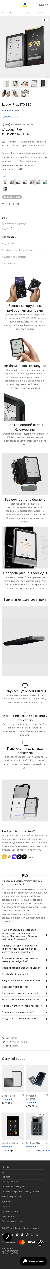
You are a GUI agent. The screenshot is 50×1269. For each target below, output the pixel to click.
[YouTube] (37, 1234)
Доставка (6, 1201)
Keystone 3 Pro (10, 1143)
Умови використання (11, 1196)
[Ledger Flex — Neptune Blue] (38, 182)
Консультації (8, 1216)
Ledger (15, 1046)
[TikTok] (22, 1234)
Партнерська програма (12, 1221)
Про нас (5, 1167)
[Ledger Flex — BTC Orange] (5, 182)
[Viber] (27, 1234)
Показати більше (9, 1107)
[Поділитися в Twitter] (13, 204)
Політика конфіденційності (14, 1187)
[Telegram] (17, 1234)
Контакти (6, 1177)
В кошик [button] (5, 1103)
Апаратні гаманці (19, 13)
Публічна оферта (10, 1211)
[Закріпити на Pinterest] (18, 204)
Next (47, 47)
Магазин (5, 13)
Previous (3, 47)
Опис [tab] (5, 218)
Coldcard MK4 (33, 1143)
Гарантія (6, 1206)
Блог (4, 1172)
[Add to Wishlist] (4, 204)
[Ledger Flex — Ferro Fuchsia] (25, 182)
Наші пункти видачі (11, 1182)
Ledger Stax (8, 1095)
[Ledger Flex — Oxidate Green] (45, 182)
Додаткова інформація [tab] (14, 223)
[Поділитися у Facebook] (9, 204)
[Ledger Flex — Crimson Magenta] (18, 182)
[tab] (25, 238)
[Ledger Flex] (31, 182)
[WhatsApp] (32, 1234)
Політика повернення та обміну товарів (20, 1192)
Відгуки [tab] (7, 228)
